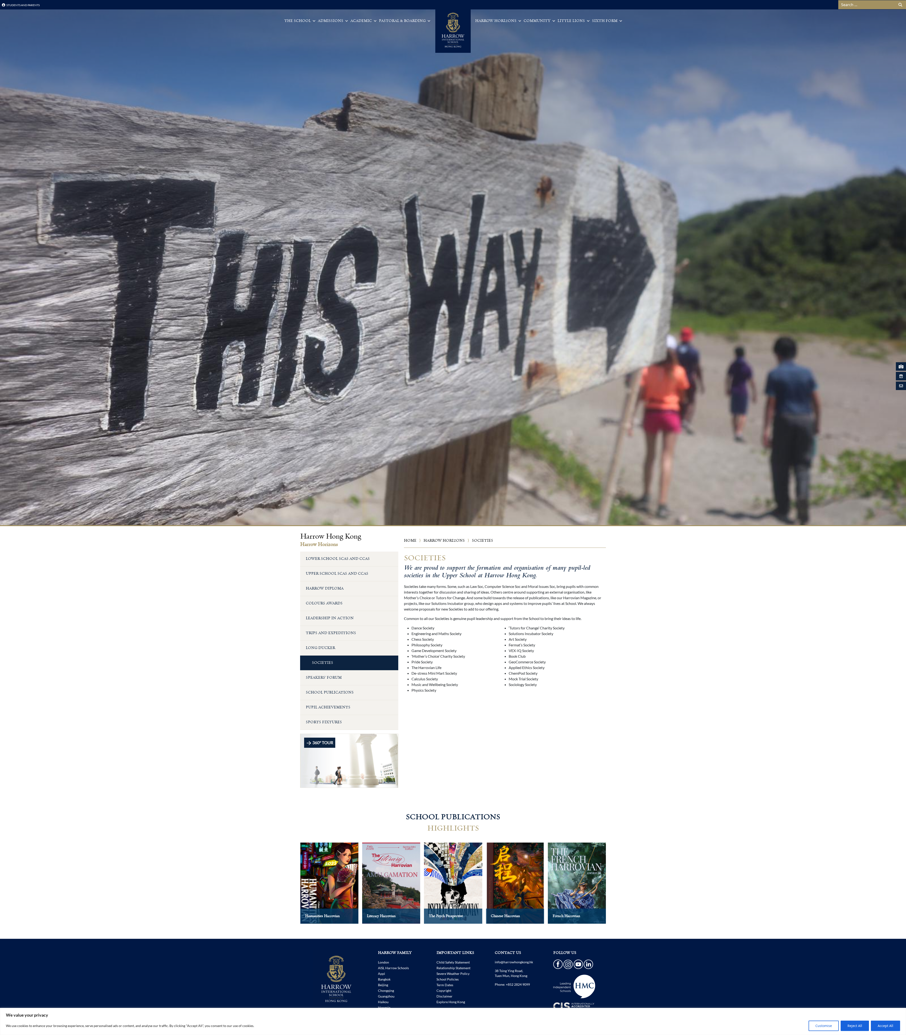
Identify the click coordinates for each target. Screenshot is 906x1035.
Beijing (383, 985)
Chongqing (386, 991)
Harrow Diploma (325, 588)
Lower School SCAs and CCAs (338, 558)
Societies (322, 662)
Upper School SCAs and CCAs (337, 573)
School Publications (330, 692)
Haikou (383, 1002)
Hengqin (384, 1008)
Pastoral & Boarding (402, 20)
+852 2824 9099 (518, 984)
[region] (453, 1021)
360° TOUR (322, 742)
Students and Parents (23, 5)
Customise (823, 1025)
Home (410, 540)
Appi (381, 974)
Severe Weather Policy (453, 974)
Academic (361, 20)
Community (537, 20)
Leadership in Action (330, 618)
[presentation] (290, 888)
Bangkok (384, 979)
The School (297, 20)
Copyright (443, 991)
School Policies (447, 979)
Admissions (330, 20)
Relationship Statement (453, 968)
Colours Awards (324, 603)
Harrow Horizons (495, 20)
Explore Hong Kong (450, 1002)
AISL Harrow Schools (393, 968)
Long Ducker (320, 647)
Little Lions (571, 20)
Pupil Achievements (328, 707)
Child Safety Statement (453, 962)
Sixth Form (604, 20)
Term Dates (444, 985)
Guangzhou (386, 996)
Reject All (854, 1025)
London (383, 962)
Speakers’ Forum (324, 677)
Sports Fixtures (324, 722)
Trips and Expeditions (331, 633)
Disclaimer (444, 996)
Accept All (885, 1025)
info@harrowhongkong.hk (514, 962)
